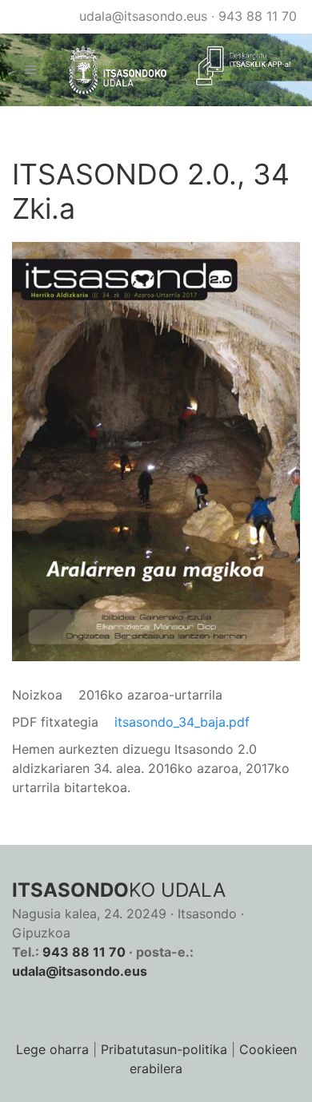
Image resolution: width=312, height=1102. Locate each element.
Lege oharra (52, 1049)
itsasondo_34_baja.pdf (182, 722)
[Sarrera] (111, 70)
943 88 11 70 (257, 16)
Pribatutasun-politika (164, 1049)
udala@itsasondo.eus (143, 16)
